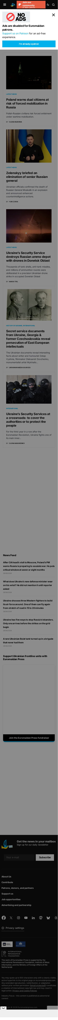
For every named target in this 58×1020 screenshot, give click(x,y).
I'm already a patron (29, 44)
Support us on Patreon (15, 33)
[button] (4, 4)
